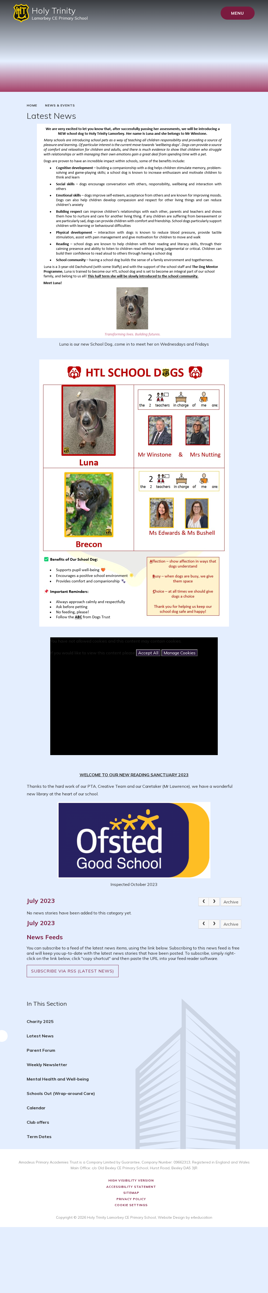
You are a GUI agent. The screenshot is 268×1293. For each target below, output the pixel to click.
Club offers (38, 1122)
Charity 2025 (40, 1021)
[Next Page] (214, 901)
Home (32, 105)
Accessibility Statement (131, 1187)
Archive (231, 901)
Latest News (40, 1035)
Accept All (148, 652)
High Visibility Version (131, 1180)
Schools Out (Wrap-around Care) (61, 1093)
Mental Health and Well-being (58, 1079)
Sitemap (131, 1193)
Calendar (36, 1107)
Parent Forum (41, 1050)
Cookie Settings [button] (131, 1205)
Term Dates (39, 1136)
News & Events (60, 105)
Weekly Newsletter (47, 1064)
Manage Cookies (180, 652)
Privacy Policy (131, 1199)
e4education (201, 1217)
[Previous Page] (203, 901)
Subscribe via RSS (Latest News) (72, 971)
